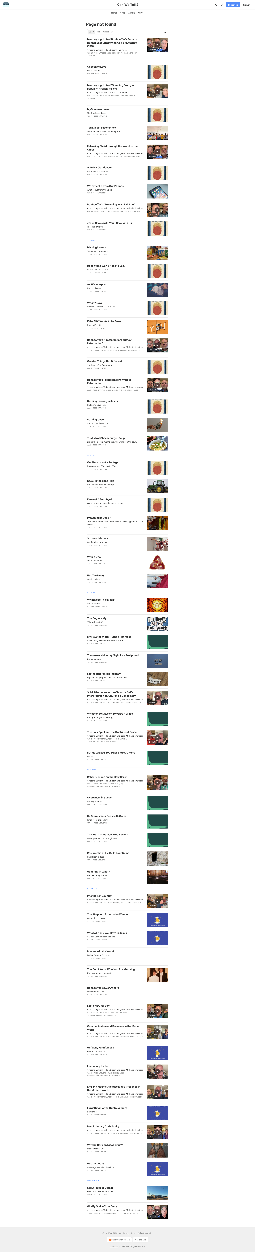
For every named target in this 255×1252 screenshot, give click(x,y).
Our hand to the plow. (97, 542)
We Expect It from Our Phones (105, 186)
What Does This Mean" (101, 599)
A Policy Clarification (99, 167)
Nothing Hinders (94, 801)
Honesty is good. (95, 288)
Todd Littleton (100, 53)
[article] (127, 49)
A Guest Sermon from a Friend (101, 936)
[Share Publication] (222, 4)
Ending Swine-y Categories (99, 955)
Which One (94, 556)
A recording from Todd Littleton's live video (107, 49)
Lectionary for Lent (98, 1005)
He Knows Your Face (96, 404)
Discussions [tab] (107, 32)
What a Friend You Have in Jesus (107, 933)
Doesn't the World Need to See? (106, 265)
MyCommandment (98, 109)
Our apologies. (94, 659)
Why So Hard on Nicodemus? (105, 1145)
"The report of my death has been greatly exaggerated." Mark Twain (115, 522)
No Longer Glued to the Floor (100, 1167)
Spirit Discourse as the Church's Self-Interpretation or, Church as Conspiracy (111, 694)
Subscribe (233, 4)
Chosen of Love (96, 66)
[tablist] (100, 31)
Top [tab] (98, 32)
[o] (157, 44)
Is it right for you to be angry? (100, 717)
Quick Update (93, 579)
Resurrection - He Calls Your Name (108, 853)
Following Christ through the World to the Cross (112, 148)
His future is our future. (98, 171)
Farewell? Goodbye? (99, 499)
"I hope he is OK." (95, 622)
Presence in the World (100, 951)
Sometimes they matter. (98, 251)
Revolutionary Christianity (103, 1126)
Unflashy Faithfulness (100, 1047)
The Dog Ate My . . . (98, 618)
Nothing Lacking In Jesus (102, 401)
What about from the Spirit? (99, 189)
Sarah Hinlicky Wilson (133, 1036)
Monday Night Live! (96, 1148)
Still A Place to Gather (100, 1187)
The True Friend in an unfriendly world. (105, 131)
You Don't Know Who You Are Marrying (111, 969)
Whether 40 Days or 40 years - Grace (110, 713)
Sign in (246, 4)
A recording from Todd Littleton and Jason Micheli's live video (115, 153)
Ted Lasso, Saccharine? (101, 127)
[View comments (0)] (107, 77)
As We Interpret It (97, 284)
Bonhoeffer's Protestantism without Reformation (109, 381)
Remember (92, 1111)
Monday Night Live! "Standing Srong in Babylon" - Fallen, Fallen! (110, 87)
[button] (114, 13)
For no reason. (93, 70)
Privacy (126, 1233)
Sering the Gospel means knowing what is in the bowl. (112, 441)
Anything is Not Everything (99, 365)
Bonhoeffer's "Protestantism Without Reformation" (109, 341)
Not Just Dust (95, 1163)
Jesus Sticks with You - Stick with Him (110, 223)
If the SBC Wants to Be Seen (104, 321)
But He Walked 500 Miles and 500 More (111, 752)
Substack (114, 1246)
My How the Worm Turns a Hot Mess (109, 636)
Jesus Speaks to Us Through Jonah (102, 838)
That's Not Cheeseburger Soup (106, 438)
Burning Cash (95, 419)
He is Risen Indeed (95, 856)
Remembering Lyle (95, 991)
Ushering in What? (98, 871)
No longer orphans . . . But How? (102, 306)
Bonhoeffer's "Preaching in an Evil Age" (111, 204)
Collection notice (145, 1233)
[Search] (216, 4)
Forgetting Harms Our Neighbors (107, 1108)
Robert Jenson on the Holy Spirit (107, 777)
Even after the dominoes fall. (100, 1191)
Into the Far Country (99, 895)
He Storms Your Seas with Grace (106, 816)
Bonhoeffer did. (94, 325)
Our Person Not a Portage (102, 462)
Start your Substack (120, 1239)
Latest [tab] (91, 32)
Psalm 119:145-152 (96, 1051)
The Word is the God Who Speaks (107, 834)
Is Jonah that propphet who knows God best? (107, 677)
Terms (133, 1233)
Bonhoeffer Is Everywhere (103, 987)
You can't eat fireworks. (97, 423)
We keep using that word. (98, 875)
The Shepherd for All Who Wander (108, 914)
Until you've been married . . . (100, 973)
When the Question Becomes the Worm (105, 640)
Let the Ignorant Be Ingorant (104, 673)
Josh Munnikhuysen (116, 53)
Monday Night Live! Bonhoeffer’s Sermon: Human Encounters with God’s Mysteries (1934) (112, 43)
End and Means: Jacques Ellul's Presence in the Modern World (113, 1088)
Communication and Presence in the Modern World (114, 1028)
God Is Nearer (93, 603)
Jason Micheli (113, 156)
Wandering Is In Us (96, 918)
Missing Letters (96, 247)
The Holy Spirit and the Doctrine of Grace (112, 732)
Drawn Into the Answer (97, 269)
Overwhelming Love (99, 797)
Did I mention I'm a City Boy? (100, 484)
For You (90, 756)
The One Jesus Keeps (96, 113)
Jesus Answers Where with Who (101, 466)
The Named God (94, 560)
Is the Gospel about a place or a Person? (105, 503)
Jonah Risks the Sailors (97, 819)
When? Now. (95, 302)
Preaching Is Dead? (99, 517)
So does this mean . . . (100, 538)
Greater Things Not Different (104, 361)
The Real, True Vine (95, 226)
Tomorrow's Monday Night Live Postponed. (113, 655)
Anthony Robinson (112, 786)
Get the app (140, 1239)
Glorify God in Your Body (102, 1206)
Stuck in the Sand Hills (100, 480)
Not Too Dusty (96, 575)
